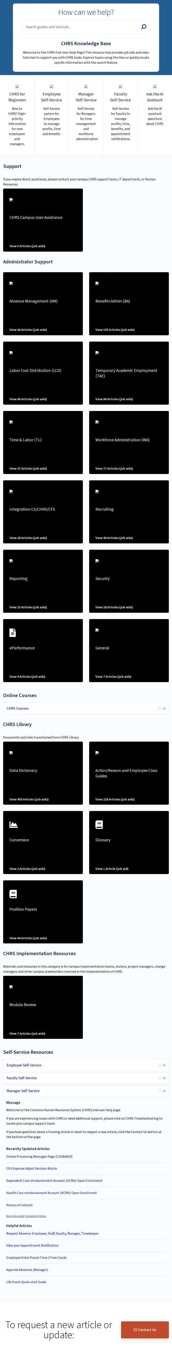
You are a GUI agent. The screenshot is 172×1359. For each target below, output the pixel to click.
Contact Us (147, 1330)
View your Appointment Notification (32, 1245)
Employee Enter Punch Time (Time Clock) (36, 1257)
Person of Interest (19, 1205)
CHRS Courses (18, 708)
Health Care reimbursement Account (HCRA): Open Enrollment (51, 1193)
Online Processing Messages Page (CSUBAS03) (39, 1156)
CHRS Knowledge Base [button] (22, 2)
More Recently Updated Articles (26, 1216)
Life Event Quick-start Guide (26, 1282)
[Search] (143, 27)
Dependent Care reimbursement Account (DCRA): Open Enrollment (54, 1180)
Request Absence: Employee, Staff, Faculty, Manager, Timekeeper (52, 1233)
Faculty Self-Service (22, 1078)
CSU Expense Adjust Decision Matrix (31, 1168)
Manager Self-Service (23, 1090)
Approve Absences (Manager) (27, 1270)
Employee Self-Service (24, 1065)
